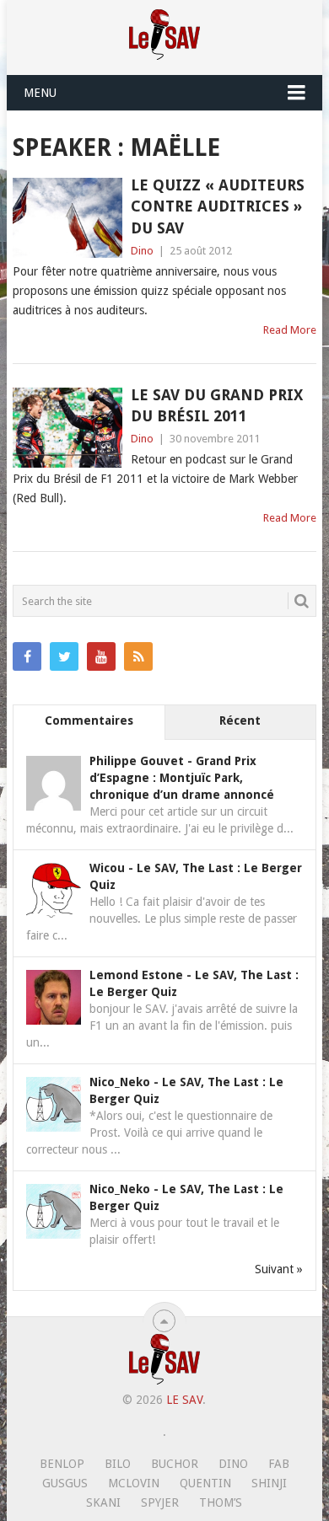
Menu (40, 92)
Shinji (269, 1483)
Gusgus (65, 1483)
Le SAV (184, 1399)
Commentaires (89, 720)
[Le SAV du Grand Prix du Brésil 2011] (67, 428)
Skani (103, 1502)
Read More (289, 330)
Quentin (205, 1483)
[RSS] (138, 656)
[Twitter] (64, 656)
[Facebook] (27, 656)
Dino (142, 250)
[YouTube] (101, 656)
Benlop (62, 1463)
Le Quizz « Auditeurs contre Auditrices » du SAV (218, 206)
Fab (278, 1463)
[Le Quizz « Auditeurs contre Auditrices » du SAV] (67, 218)
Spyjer (160, 1502)
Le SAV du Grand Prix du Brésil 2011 (217, 405)
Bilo (118, 1463)
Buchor (174, 1463)
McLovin (133, 1483)
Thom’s (220, 1502)
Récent (240, 720)
